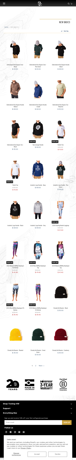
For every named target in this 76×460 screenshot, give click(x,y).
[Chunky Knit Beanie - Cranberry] (61, 334)
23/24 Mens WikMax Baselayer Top (38, 267)
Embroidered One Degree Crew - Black (15, 66)
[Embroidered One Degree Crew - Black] (15, 49)
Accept (37, 454)
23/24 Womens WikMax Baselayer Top (60, 267)
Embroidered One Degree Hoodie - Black (60, 66)
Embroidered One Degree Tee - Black (15, 146)
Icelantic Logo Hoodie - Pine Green (60, 186)
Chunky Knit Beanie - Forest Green (38, 351)
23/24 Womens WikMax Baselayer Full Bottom (15, 267)
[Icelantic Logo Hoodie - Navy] (38, 169)
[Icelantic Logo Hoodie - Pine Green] (61, 169)
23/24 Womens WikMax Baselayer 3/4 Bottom (38, 309)
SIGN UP (67, 422)
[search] (69, 3)
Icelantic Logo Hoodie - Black (15, 225)
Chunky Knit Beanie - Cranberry (60, 350)
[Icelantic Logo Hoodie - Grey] (38, 210)
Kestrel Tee (61, 145)
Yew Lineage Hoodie (38, 145)
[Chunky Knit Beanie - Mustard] (15, 334)
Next (41, 365)
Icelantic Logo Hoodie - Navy (38, 185)
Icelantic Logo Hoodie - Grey (38, 225)
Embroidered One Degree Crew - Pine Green (37, 66)
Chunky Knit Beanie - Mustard (15, 350)
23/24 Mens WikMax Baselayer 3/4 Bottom (15, 309)
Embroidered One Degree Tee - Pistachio (61, 106)
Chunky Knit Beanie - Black (60, 308)
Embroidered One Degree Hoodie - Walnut (15, 106)
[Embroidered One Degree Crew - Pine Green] (38, 49)
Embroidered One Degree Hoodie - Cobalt (38, 106)
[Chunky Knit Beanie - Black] (61, 292)
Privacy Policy (26, 448)
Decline (57, 454)
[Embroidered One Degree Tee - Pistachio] (61, 89)
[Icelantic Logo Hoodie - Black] (15, 210)
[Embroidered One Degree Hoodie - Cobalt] (38, 89)
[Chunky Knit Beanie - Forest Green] (38, 334)
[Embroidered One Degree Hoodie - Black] (61, 49)
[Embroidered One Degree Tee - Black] (15, 129)
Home (6, 27)
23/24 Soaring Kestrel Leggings (60, 225)
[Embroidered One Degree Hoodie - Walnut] (15, 89)
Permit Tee (15, 185)
